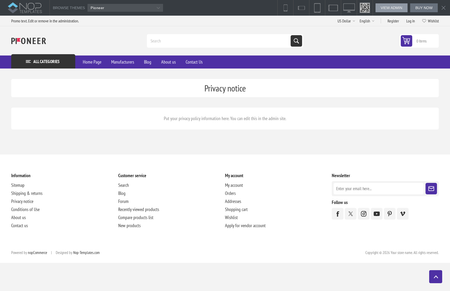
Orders (230, 193)
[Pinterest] (390, 214)
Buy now (424, 8)
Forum (123, 201)
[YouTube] (377, 214)
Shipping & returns (26, 193)
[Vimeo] (403, 214)
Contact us (19, 225)
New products (129, 225)
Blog (122, 193)
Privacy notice (22, 201)
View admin (391, 8)
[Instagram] (364, 214)
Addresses (233, 201)
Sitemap (17, 185)
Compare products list (135, 217)
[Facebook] (337, 214)
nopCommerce (37, 252)
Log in (410, 20)
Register (393, 20)
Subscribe (431, 188)
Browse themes (69, 8)
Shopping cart (236, 209)
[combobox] (219, 41)
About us (18, 217)
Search (296, 41)
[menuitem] (64, 185)
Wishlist (231, 217)
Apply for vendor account (245, 225)
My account (234, 185)
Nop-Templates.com (86, 252)
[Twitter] (351, 214)
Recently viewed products (138, 209)
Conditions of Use (25, 209)
